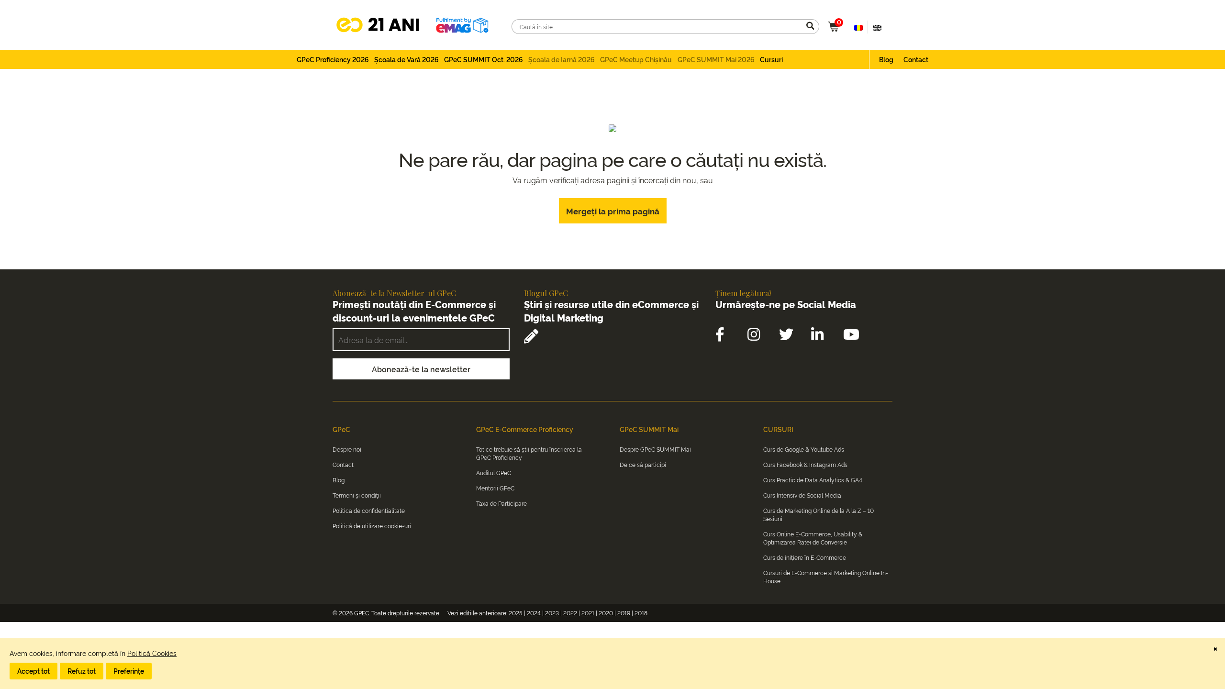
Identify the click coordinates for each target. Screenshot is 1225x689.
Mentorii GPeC (495, 488)
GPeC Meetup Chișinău (636, 59)
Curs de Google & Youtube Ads (803, 449)
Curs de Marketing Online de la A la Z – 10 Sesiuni (818, 514)
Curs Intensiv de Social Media (802, 495)
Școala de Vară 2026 (406, 59)
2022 (570, 613)
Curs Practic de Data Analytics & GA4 (812, 480)
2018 (641, 613)
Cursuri (771, 59)
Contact (915, 59)
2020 (606, 613)
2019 (623, 613)
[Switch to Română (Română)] (858, 27)
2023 (552, 613)
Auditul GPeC (493, 472)
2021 (587, 613)
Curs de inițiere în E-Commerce (804, 557)
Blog (886, 59)
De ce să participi (643, 464)
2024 (534, 613)
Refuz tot (81, 670)
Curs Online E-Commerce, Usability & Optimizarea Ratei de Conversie (812, 538)
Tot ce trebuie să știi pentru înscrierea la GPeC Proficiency (529, 453)
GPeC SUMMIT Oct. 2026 (483, 59)
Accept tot (33, 670)
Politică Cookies (152, 652)
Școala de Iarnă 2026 (561, 59)
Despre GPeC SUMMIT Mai (655, 449)
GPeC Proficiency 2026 (333, 59)
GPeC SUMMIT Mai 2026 (716, 59)
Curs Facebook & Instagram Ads (805, 464)
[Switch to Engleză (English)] (877, 27)
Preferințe (128, 670)
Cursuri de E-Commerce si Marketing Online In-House (825, 576)
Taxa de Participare (501, 503)
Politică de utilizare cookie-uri (372, 526)
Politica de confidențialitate (369, 510)
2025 (516, 613)
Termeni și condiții (357, 495)
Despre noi (347, 449)
